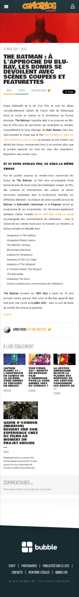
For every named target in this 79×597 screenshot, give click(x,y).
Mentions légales (39, 573)
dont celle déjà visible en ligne (54, 214)
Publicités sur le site (56, 566)
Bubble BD (61, 573)
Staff (12, 566)
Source (7, 314)
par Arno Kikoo (38, 90)
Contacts (17, 573)
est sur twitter (37, 330)
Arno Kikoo (19, 330)
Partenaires (29, 566)
